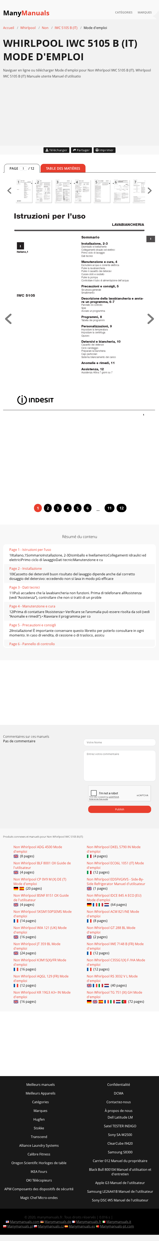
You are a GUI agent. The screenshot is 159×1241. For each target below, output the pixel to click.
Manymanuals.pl (20, 1226)
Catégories (123, 12)
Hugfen (39, 1119)
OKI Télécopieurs (39, 1180)
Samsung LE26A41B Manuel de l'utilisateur (120, 1191)
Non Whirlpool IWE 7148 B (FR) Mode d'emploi (115, 946)
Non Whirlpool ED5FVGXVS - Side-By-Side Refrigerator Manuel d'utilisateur (116, 881)
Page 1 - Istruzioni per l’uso (30, 549)
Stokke (39, 1128)
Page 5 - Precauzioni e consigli (32, 625)
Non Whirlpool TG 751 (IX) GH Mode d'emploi (114, 994)
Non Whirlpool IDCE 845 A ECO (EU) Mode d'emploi (114, 897)
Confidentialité (118, 1084)
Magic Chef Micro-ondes (39, 1197)
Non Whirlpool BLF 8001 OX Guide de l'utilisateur (42, 865)
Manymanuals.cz (51, 1226)
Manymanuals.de (58, 1221)
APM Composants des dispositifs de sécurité (38, 1189)
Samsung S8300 (120, 1152)
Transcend (39, 1137)
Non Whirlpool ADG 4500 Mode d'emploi (37, 849)
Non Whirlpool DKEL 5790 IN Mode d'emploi (114, 849)
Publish (119, 809)
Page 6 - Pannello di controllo (32, 644)
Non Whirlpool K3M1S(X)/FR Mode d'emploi (39, 962)
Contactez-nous (118, 1102)
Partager (83, 150)
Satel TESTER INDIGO (120, 1126)
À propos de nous (118, 1110)
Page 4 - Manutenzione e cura (32, 606)
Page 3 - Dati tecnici (24, 587)
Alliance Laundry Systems (39, 1145)
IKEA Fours (39, 1171)
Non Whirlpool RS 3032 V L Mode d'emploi (112, 978)
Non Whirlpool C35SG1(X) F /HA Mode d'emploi (116, 962)
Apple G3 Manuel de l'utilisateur (120, 1183)
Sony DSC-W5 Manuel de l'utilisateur (120, 1200)
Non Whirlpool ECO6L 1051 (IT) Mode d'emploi (115, 865)
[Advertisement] (79, 117)
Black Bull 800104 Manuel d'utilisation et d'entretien (120, 1171)
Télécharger (58, 150)
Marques (145, 12)
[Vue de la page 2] (151, 323)
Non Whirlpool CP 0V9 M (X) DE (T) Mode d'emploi (39, 881)
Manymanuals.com (25, 1221)
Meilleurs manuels (40, 1084)
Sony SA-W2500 (120, 1134)
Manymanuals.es (82, 1226)
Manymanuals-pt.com (117, 1226)
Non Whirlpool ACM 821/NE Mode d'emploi (113, 913)
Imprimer (106, 150)
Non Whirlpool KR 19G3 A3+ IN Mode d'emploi (42, 994)
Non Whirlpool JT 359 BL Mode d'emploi (36, 946)
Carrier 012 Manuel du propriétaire (120, 1161)
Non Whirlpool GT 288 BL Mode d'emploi (111, 930)
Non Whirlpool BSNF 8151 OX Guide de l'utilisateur (41, 897)
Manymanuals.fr (88, 1221)
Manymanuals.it (118, 1221)
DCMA (118, 1093)
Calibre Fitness (39, 1154)
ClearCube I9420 (120, 1143)
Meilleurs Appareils (40, 1093)
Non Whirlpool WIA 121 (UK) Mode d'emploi (40, 930)
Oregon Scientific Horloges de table (38, 1163)
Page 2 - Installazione (25, 568)
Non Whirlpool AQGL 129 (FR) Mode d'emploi (41, 978)
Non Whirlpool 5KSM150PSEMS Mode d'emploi (42, 913)
